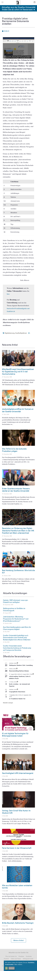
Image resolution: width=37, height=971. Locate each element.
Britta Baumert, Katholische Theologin (18, 923)
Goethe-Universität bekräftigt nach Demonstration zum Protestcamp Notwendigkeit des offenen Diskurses (16, 637)
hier (8, 294)
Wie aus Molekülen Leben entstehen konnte (17, 886)
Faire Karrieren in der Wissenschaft (16, 848)
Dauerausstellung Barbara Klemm (19, 671)
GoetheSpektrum (21, 333)
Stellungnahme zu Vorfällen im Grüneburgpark (14, 609)
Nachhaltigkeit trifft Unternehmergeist (17, 773)
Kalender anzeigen (8, 703)
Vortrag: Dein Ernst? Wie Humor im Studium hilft (16, 811)
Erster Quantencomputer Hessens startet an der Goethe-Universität (16, 489)
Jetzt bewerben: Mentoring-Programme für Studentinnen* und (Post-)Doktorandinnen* (15, 619)
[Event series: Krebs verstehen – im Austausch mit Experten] (17, 682)
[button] (18, 940)
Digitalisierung (10, 333)
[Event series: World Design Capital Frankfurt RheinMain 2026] (33, 674)
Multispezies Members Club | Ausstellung (21, 665)
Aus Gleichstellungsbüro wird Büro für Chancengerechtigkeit (17, 628)
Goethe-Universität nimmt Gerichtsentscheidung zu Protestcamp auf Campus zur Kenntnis (17, 648)
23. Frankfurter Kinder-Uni (17, 699)
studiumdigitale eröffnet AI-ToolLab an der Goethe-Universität (17, 410)
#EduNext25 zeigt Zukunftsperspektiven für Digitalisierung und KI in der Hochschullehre (18, 371)
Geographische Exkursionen (17, 692)
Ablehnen (11, 968)
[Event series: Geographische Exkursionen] (17, 689)
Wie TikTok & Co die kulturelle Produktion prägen (14, 450)
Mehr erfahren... (18, 964)
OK (6, 968)
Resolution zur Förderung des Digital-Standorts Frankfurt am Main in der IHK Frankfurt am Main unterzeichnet (18, 530)
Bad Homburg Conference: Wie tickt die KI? (18, 571)
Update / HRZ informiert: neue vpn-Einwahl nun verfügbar (15, 601)
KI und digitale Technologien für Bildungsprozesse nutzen (15, 734)
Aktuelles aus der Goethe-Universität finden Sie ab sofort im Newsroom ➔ (18, 8)
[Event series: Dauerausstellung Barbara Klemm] (16, 668)
